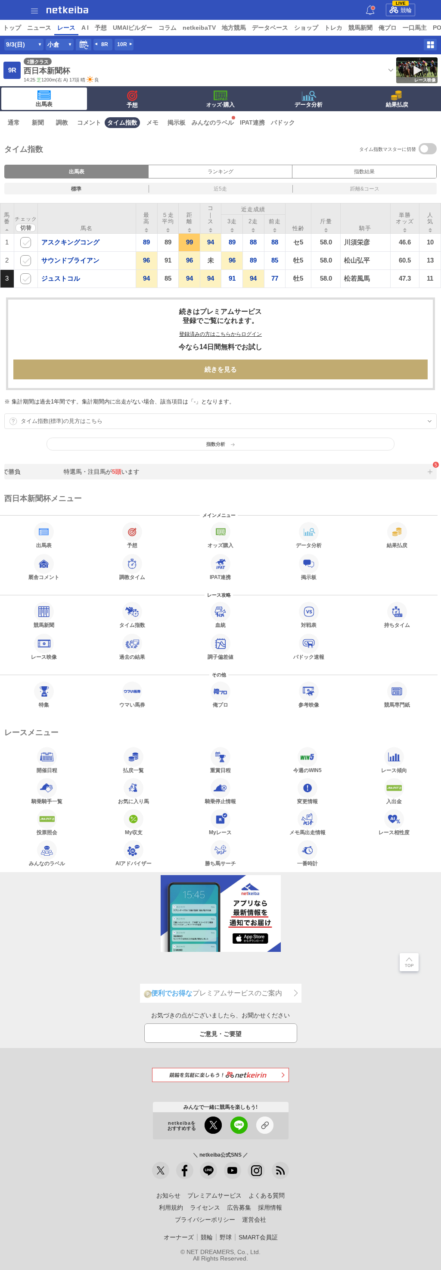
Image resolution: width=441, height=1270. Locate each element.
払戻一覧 (133, 770)
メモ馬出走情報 (307, 832)
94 (210, 242)
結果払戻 (397, 104)
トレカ (333, 27)
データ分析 (309, 104)
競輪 (404, 8)
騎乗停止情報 (220, 801)
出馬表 (44, 104)
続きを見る (221, 369)
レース (66, 27)
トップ (12, 27)
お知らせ (168, 1195)
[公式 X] (160, 1170)
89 (146, 242)
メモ (152, 122)
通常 (14, 122)
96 (146, 260)
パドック (283, 122)
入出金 (394, 801)
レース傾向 (394, 770)
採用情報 (270, 1207)
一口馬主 (415, 27)
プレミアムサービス (214, 1195)
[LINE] (208, 1170)
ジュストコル (60, 278)
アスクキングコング (70, 242)
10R (122, 44)
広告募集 (239, 1207)
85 (274, 260)
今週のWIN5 (307, 770)
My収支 (134, 832)
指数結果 (364, 172)
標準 (76, 189)
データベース (270, 27)
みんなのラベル (213, 122)
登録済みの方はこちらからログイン (220, 334)
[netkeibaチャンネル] (232, 1170)
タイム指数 (122, 122)
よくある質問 (266, 1195)
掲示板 (177, 122)
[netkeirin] (220, 1075)
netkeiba (67, 10)
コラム (167, 27)
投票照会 (47, 832)
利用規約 (171, 1207)
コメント (89, 122)
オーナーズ (179, 1237)
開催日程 (47, 770)
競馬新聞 (360, 27)
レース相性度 (394, 832)
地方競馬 (234, 27)
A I (85, 27)
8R (104, 44)
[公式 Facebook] (184, 1170)
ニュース (39, 27)
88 (253, 242)
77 (274, 278)
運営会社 (254, 1219)
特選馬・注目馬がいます (97, 471)
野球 (226, 1237)
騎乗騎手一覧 (46, 801)
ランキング (220, 172)
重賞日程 (220, 770)
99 (189, 242)
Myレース (220, 832)
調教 (62, 122)
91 (232, 278)
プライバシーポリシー (205, 1219)
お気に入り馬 (133, 801)
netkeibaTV (199, 27)
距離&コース (364, 189)
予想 (101, 27)
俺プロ (388, 27)
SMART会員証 (258, 1237)
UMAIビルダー (132, 27)
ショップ (306, 27)
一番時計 (307, 863)
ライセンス (205, 1207)
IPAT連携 (252, 122)
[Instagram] (256, 1170)
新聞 (38, 122)
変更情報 (307, 801)
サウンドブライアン (70, 260)
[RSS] (280, 1170)
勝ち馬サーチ (220, 863)
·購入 (220, 104)
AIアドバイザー (133, 863)
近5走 (220, 189)
